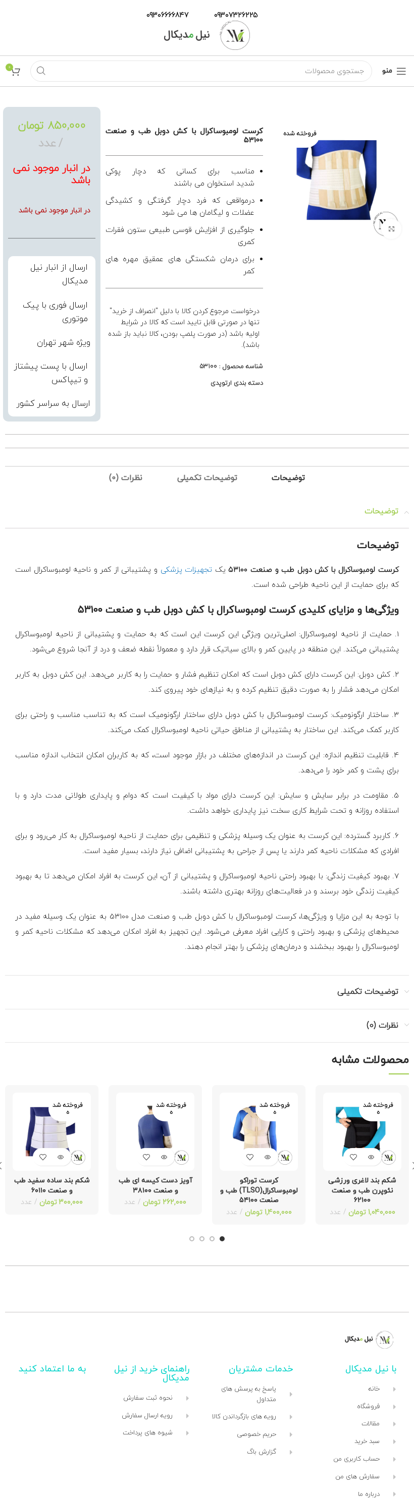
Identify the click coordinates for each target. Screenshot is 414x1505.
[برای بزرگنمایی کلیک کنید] (391, 229)
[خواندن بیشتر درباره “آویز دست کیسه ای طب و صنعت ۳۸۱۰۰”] (164, 1157)
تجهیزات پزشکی (187, 570)
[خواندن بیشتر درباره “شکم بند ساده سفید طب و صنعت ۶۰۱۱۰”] (61, 1157)
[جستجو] (40, 71)
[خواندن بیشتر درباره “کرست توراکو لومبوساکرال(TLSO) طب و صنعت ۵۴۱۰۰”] (268, 1157)
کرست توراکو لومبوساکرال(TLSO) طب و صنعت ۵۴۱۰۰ (259, 1190)
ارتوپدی (221, 383)
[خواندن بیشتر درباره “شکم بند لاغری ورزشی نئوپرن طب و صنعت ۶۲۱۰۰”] (371, 1157)
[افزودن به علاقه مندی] (354, 1157)
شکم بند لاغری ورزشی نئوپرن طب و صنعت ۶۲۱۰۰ (362, 1190)
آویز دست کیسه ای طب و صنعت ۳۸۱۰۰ (155, 1185)
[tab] (288, 479)
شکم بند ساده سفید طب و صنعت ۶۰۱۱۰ (52, 1185)
